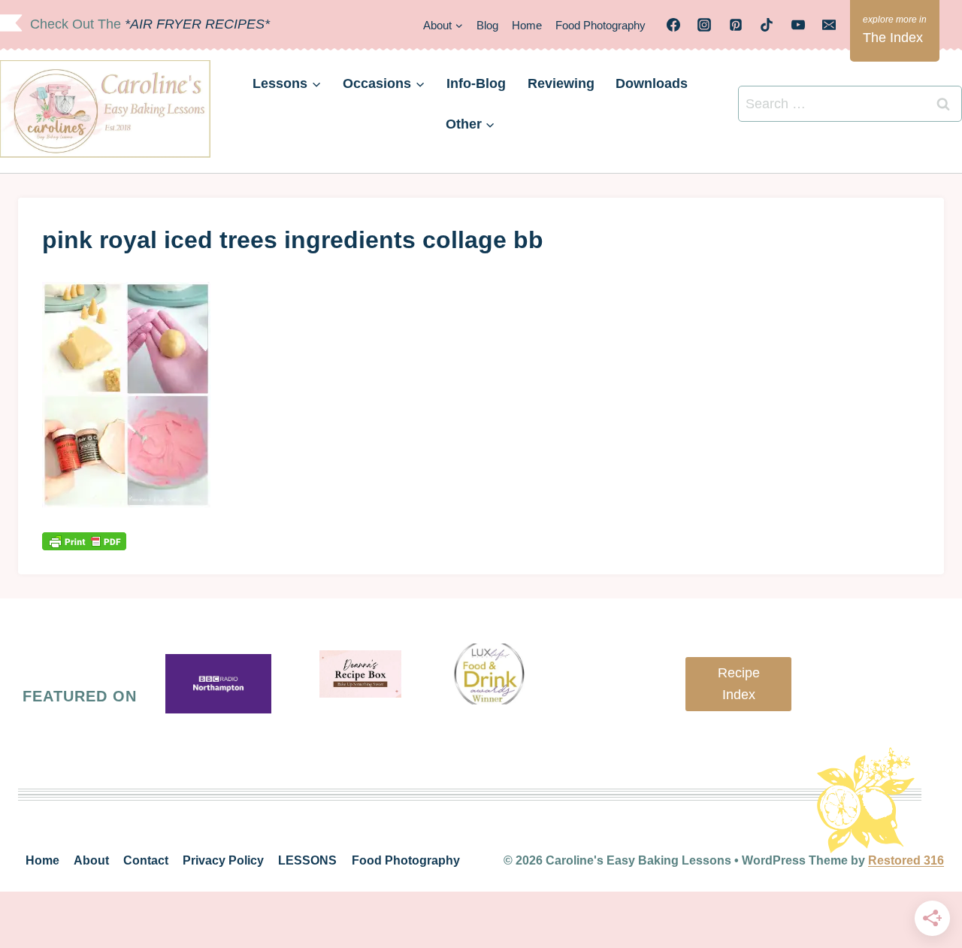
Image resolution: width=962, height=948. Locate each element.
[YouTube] (798, 24)
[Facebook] (673, 24)
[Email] (829, 24)
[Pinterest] (735, 24)
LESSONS (307, 860)
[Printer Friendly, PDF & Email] (84, 541)
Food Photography (600, 25)
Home (527, 25)
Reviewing (561, 83)
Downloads (652, 83)
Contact (145, 860)
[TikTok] (766, 24)
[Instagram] (704, 24)
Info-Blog (476, 83)
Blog (487, 25)
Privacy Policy (223, 860)
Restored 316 (906, 860)
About (91, 860)
